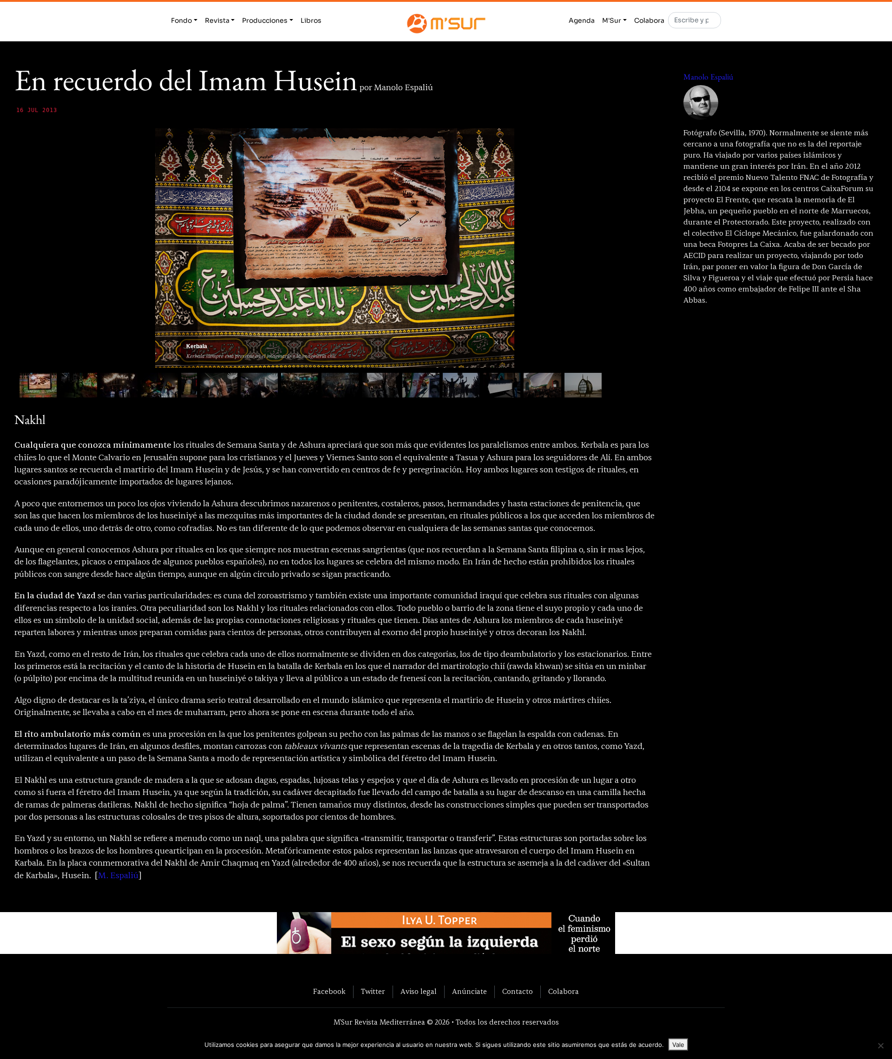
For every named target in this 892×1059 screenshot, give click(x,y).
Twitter (373, 991)
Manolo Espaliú (708, 76)
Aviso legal (418, 991)
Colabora (649, 20)
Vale (678, 1044)
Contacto (517, 991)
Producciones (265, 20)
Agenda (582, 20)
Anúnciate (469, 991)
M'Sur (611, 20)
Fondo (181, 20)
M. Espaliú (118, 875)
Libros (311, 20)
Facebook (329, 991)
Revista (217, 20)
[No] (880, 1045)
